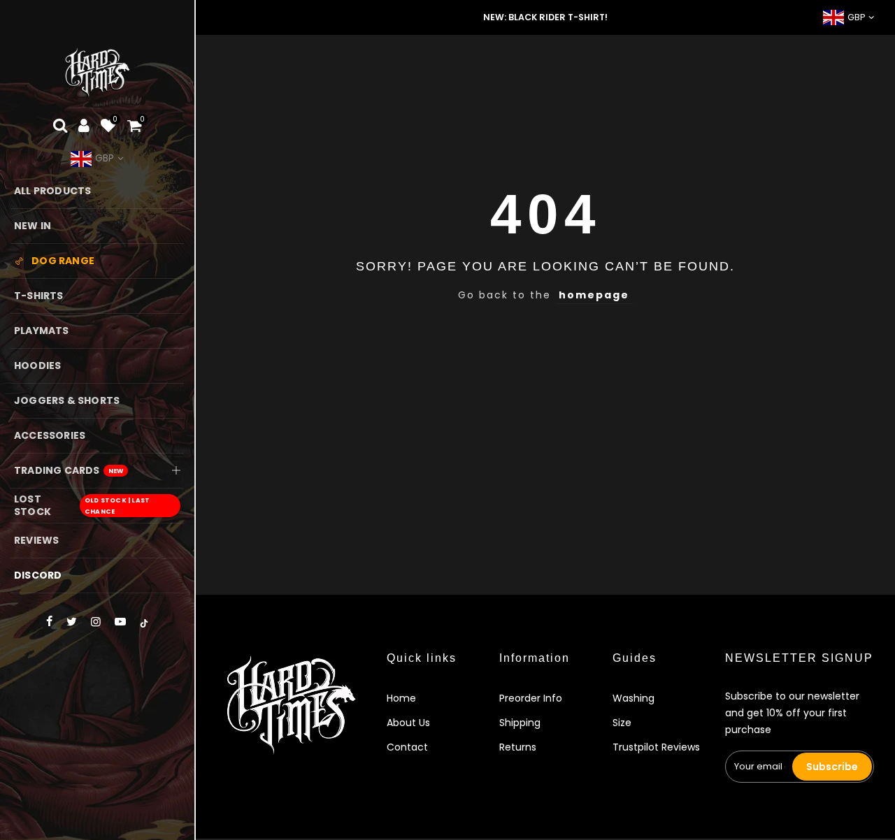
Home (401, 698)
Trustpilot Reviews (656, 747)
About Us (408, 723)
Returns (517, 747)
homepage (594, 295)
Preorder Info (530, 698)
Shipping (519, 723)
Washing (633, 698)
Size (622, 723)
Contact (407, 747)
